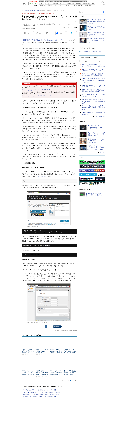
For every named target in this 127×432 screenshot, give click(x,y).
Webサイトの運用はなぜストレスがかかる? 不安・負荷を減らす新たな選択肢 (96, 21)
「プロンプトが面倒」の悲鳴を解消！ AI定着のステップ (28, 351)
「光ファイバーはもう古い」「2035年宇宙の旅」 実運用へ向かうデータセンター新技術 (95, 147)
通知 (40, 33)
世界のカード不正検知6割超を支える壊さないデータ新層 (42, 351)
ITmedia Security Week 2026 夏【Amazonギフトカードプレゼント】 (94, 195)
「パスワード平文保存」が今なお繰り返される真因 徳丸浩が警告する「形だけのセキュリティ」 (93, 107)
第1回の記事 (41, 176)
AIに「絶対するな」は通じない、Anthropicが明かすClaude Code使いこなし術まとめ (95, 127)
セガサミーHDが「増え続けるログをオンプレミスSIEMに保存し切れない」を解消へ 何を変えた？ (93, 80)
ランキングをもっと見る (99, 116)
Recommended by (66, 380)
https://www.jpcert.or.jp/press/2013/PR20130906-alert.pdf (36, 96)
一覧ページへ (102, 152)
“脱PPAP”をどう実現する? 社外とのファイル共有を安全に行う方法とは (95, 40)
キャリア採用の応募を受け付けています (90, 51)
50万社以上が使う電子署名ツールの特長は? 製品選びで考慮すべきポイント (96, 34)
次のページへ (57, 326)
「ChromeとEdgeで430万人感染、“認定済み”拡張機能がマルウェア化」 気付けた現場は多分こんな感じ (56, 374)
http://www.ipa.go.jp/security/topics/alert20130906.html (36, 90)
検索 (104, 12)
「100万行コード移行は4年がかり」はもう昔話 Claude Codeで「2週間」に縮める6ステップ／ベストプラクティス (70, 353)
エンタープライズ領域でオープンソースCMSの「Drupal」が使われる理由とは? (96, 28)
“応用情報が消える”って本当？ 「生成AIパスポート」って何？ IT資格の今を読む (96, 140)
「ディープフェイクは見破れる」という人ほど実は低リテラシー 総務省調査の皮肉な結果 (93, 101)
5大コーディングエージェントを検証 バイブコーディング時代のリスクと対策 (96, 134)
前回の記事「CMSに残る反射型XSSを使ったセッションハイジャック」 (45, 40)
